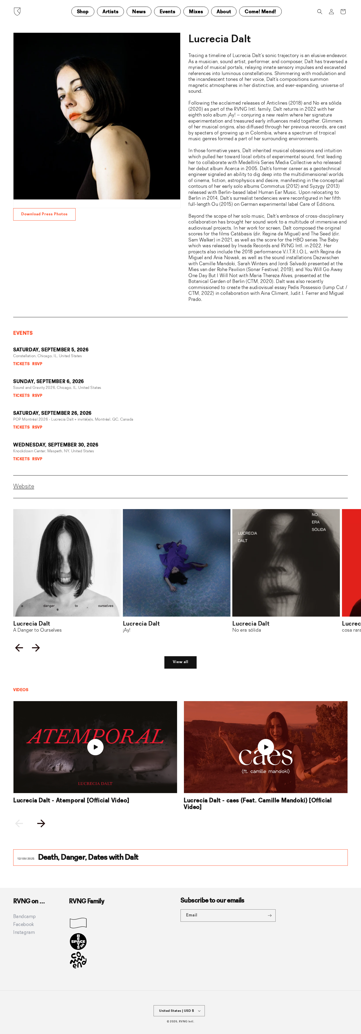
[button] (320, 11)
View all (180, 662)
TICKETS (21, 364)
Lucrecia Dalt (37, 627)
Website (23, 487)
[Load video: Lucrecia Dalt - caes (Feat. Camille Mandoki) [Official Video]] (266, 747)
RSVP (37, 364)
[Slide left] (19, 648)
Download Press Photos (44, 214)
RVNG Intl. (186, 1021)
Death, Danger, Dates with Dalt (89, 857)
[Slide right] (36, 648)
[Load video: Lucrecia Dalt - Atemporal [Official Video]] (95, 747)
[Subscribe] (269, 915)
